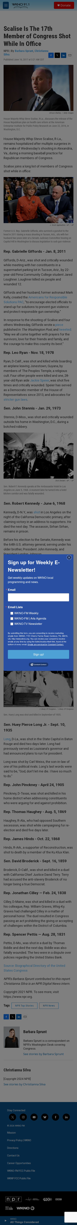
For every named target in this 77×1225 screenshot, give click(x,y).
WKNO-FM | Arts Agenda (30, 618)
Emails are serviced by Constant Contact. (46, 644)
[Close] (70, 557)
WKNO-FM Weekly (26, 613)
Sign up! (38, 654)
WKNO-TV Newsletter (28, 623)
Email (11, 589)
